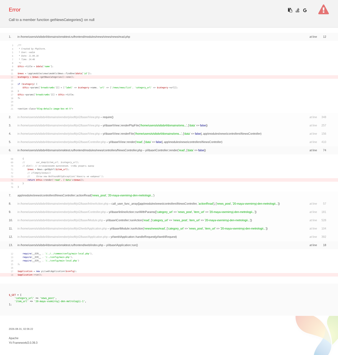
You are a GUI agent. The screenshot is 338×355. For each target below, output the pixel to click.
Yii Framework (18, 342)
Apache (13, 338)
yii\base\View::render (122, 141)
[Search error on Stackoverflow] (297, 10)
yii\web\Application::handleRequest (133, 236)
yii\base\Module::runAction (126, 228)
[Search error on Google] (305, 10)
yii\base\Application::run (121, 245)
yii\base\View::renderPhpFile (121, 125)
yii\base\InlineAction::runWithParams (132, 211)
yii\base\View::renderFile (118, 133)
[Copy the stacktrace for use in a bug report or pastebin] (290, 10)
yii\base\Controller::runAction (124, 220)
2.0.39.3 (32, 342)
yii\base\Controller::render (161, 150)
